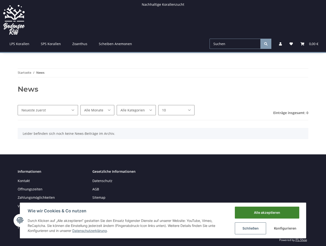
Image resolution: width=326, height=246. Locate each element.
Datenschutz (102, 180)
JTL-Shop (301, 240)
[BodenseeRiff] (14, 18)
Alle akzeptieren (267, 212)
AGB (95, 189)
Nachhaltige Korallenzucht (163, 4)
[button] (280, 44)
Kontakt (24, 180)
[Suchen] (265, 44)
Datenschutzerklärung (89, 231)
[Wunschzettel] (291, 44)
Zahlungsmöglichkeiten (36, 197)
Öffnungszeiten (30, 189)
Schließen (250, 228)
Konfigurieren (285, 228)
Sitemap (98, 197)
